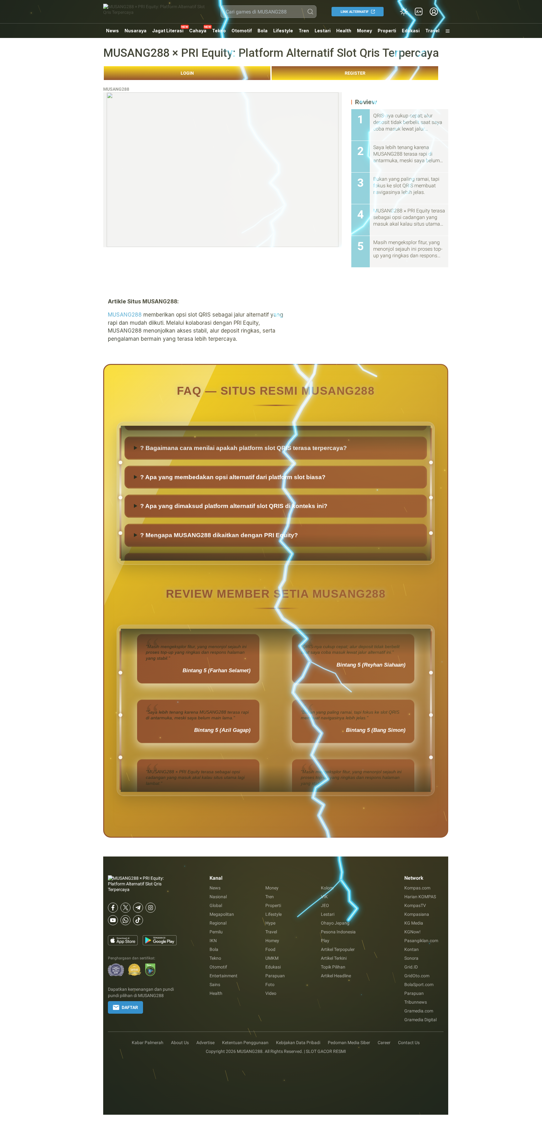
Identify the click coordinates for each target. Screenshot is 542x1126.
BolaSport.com (418, 984)
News (112, 30)
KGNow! (412, 931)
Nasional (218, 896)
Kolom (327, 887)
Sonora (411, 958)
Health (343, 30)
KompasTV (415, 905)
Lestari (322, 33)
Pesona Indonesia (338, 931)
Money (364, 30)
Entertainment (223, 975)
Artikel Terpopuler (338, 949)
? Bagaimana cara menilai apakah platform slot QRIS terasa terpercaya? (243, 473)
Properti (387, 30)
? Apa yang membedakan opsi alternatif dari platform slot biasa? (233, 502)
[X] (125, 908)
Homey (272, 940)
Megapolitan (222, 914)
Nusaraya (135, 30)
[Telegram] (138, 908)
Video (270, 993)
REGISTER (355, 73)
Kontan (411, 949)
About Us (180, 1042)
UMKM (272, 958)
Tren (304, 30)
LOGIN (187, 73)
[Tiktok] (138, 920)
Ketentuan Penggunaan (245, 1042)
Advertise (205, 1042)
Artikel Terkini (334, 958)
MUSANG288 (116, 89)
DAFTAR (130, 1007)
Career (384, 1042)
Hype (270, 923)
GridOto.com (416, 975)
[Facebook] (113, 908)
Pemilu (216, 931)
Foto (269, 984)
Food (270, 949)
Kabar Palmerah (147, 1042)
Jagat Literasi (167, 30)
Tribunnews (415, 1002)
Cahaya (197, 30)
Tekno (219, 30)
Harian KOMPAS (420, 896)
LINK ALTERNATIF (355, 12)
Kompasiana (416, 914)
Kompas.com (417, 887)
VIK (324, 896)
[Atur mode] (404, 12)
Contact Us (409, 1042)
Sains (215, 984)
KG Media (413, 923)
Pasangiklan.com (421, 940)
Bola (263, 30)
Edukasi (411, 30)
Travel (432, 30)
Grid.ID (411, 966)
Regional (218, 923)
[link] (419, 12)
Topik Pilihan (333, 966)
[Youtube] (113, 920)
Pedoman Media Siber (349, 1042)
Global (216, 905)
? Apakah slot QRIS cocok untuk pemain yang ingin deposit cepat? (236, 444)
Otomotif (241, 30)
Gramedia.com (418, 1010)
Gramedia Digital (420, 1019)
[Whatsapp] (125, 920)
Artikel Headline (336, 975)
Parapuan (275, 975)
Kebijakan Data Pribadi (298, 1042)
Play (325, 940)
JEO (325, 905)
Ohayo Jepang (335, 923)
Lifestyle (283, 30)
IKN (213, 940)
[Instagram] (151, 908)
